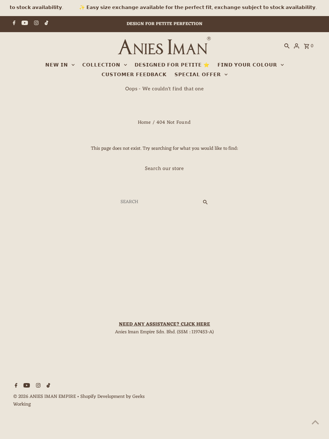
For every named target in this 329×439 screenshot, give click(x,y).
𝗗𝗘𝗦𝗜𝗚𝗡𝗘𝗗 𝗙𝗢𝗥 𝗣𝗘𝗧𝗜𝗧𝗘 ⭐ (172, 65)
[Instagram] (35, 24)
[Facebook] (13, 24)
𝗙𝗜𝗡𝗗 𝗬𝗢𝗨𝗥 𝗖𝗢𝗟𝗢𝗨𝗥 (247, 65)
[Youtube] (24, 24)
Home (144, 122)
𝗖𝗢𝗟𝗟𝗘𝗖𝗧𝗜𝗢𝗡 (101, 65)
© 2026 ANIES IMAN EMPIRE (45, 396)
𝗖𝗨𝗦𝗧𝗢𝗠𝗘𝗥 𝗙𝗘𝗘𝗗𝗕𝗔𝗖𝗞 (134, 74)
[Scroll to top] (315, 422)
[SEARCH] (287, 46)
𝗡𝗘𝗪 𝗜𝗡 (56, 65)
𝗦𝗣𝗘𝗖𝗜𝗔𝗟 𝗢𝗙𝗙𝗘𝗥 (197, 74)
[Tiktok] (45, 24)
